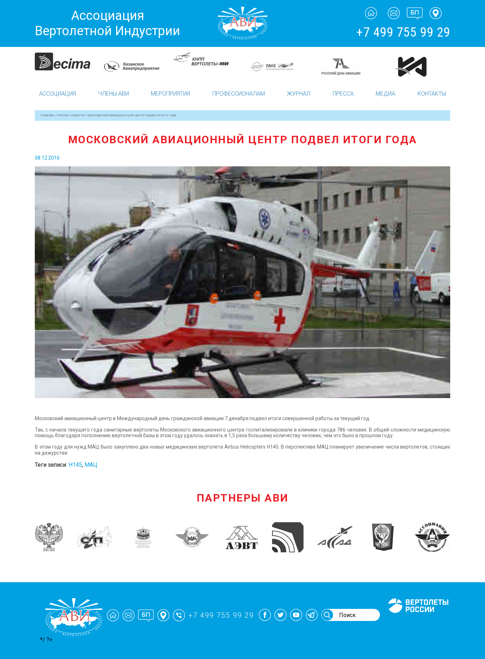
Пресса (343, 93)
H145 (75, 464)
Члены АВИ (113, 93)
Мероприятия (170, 93)
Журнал (298, 93)
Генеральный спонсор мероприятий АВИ (417, 621)
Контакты (432, 93)
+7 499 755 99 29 (403, 32)
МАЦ (91, 464)
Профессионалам (238, 93)
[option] (69, 66)
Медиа (385, 93)
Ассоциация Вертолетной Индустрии (107, 23)
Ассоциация (57, 93)
